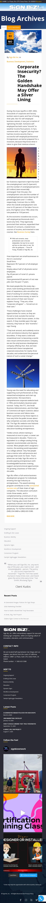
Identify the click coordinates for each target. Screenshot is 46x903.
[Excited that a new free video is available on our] (22, 852)
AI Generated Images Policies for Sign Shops (19, 602)
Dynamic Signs (9, 545)
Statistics (30, 61)
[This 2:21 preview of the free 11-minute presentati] (22, 813)
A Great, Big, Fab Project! (13, 615)
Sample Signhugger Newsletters (15, 557)
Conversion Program (11, 553)
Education (7, 541)
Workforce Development (12, 549)
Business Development (16, 61)
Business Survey (23, 232)
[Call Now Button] (41, 898)
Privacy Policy (29, 894)
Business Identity (10, 537)
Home (4, 27)
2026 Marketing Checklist (12, 606)
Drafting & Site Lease (11, 533)
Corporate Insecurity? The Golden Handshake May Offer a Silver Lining (29, 83)
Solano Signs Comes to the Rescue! (16, 619)
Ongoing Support (10, 529)
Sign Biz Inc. (14, 57)
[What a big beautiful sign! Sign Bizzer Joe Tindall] (22, 773)
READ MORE (10, 516)
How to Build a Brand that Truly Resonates (19, 611)
